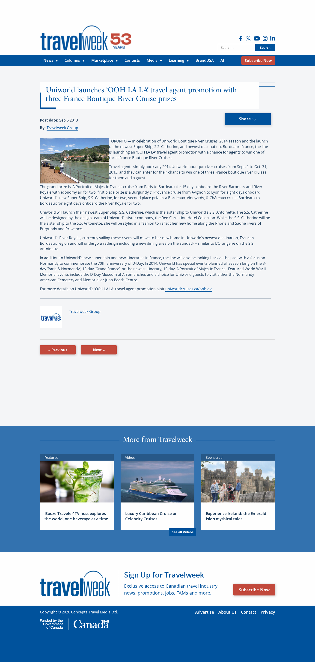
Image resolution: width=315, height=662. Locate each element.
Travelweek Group (62, 127)
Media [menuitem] (152, 60)
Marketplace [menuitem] (102, 60)
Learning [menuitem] (176, 60)
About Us (227, 612)
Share (245, 119)
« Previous (57, 349)
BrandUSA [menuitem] (205, 60)
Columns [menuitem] (72, 60)
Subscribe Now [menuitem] (258, 60)
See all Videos (182, 532)
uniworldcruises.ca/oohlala (188, 288)
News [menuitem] (48, 60)
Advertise (204, 612)
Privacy (268, 612)
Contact (248, 612)
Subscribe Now (254, 589)
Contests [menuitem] (132, 60)
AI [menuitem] (222, 60)
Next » (99, 349)
